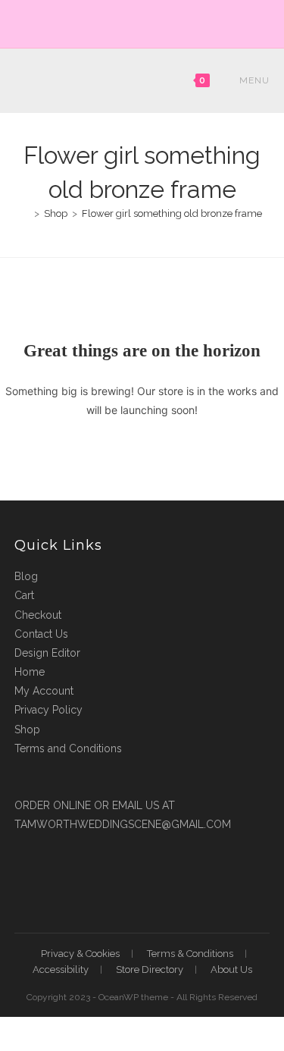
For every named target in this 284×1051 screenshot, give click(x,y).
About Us (231, 969)
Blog (26, 576)
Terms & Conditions (190, 953)
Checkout (37, 615)
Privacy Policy (48, 710)
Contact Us (41, 634)
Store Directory (149, 969)
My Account (43, 691)
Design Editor (47, 653)
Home (29, 672)
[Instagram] (151, 22)
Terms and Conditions (68, 748)
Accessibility (61, 969)
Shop (27, 729)
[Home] (26, 213)
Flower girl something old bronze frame (172, 213)
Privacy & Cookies (80, 953)
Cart (24, 595)
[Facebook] (136, 22)
